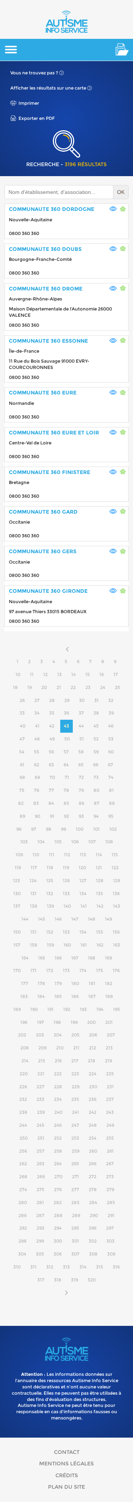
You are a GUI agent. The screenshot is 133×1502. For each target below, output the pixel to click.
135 (99, 893)
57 (66, 752)
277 (75, 1189)
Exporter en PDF (36, 118)
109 (19, 854)
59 (96, 752)
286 (22, 1215)
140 (67, 906)
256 (23, 1151)
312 (49, 1267)
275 (40, 1189)
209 (42, 1048)
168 (91, 958)
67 (110, 764)
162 (99, 945)
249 (110, 1125)
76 (36, 790)
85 (66, 803)
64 (66, 764)
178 (41, 983)
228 (58, 1086)
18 (15, 687)
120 (82, 867)
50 (67, 739)
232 (23, 1099)
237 (110, 1099)
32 (110, 700)
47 (22, 739)
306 (58, 1254)
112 (67, 854)
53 (110, 739)
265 (75, 1163)
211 (76, 1048)
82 (21, 803)
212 (92, 1048)
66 (95, 764)
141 (84, 906)
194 (99, 1009)
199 (74, 1022)
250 (24, 1138)
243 (110, 1112)
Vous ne (34, 72)
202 (22, 1035)
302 (93, 1241)
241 (75, 1112)
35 (51, 713)
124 (33, 880)
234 (58, 1099)
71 (67, 777)
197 (40, 1022)
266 (92, 1163)
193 (83, 1009)
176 (116, 970)
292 (23, 1228)
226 (23, 1086)
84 (51, 803)
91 (52, 816)
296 (92, 1228)
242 (92, 1112)
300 (58, 1241)
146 (58, 919)
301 (75, 1241)
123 (16, 880)
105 (58, 841)
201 (109, 1022)
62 (36, 764)
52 (96, 739)
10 (18, 674)
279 (110, 1189)
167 (74, 958)
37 (81, 713)
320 (92, 1280)
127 (82, 880)
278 (93, 1189)
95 (110, 816)
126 (66, 880)
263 (40, 1163)
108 (109, 841)
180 (75, 983)
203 (40, 1035)
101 (96, 829)
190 (34, 1009)
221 (40, 1073)
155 (99, 932)
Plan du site (66, 1486)
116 (18, 867)
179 (58, 983)
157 (16, 945)
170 (17, 970)
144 (24, 919)
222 (58, 1073)
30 (82, 700)
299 (40, 1241)
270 (58, 1176)
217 (74, 1061)
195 (116, 1009)
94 (96, 816)
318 (57, 1280)
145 (41, 919)
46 (110, 726)
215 (41, 1061)
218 (91, 1061)
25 (117, 687)
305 (40, 1254)
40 (22, 726)
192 (66, 1009)
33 (22, 713)
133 (66, 893)
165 (41, 958)
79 (81, 790)
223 (75, 1073)
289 (76, 1215)
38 (96, 713)
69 (37, 777)
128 (99, 880)
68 (22, 777)
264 (58, 1163)
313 (66, 1267)
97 (33, 829)
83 (36, 803)
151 (33, 932)
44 (81, 726)
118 (50, 867)
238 (23, 1112)
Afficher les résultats (48, 88)
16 (101, 674)
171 (33, 970)
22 (73, 687)
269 (41, 1176)
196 (23, 1022)
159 (50, 945)
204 (58, 1035)
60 (111, 752)
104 (41, 841)
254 (92, 1138)
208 (24, 1048)
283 (75, 1202)
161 (84, 945)
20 (44, 687)
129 (116, 880)
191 (50, 1009)
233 (40, 1099)
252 (58, 1138)
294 (58, 1228)
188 (109, 996)
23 (88, 687)
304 (22, 1254)
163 (116, 945)
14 (73, 674)
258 (58, 1151)
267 (110, 1163)
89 (22, 816)
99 (63, 829)
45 (96, 726)
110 (36, 854)
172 (49, 970)
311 (33, 1267)
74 (110, 777)
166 (58, 958)
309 (111, 1254)
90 (37, 816)
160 (67, 945)
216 (58, 1061)
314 (82, 1267)
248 (93, 1125)
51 (81, 739)
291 (111, 1215)
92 (66, 816)
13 (59, 674)
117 (34, 867)
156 (116, 932)
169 (108, 958)
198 (57, 1022)
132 (49, 893)
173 (66, 970)
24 (102, 687)
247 (75, 1125)
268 (23, 1176)
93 (81, 816)
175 (99, 970)
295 (75, 1228)
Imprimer (28, 103)
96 (18, 829)
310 (17, 1267)
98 (48, 829)
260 (93, 1151)
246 (58, 1125)
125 (49, 880)
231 (110, 1086)
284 (93, 1202)
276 (58, 1189)
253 (75, 1138)
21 (59, 687)
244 (23, 1125)
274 (23, 1189)
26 (22, 700)
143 (116, 906)
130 (17, 893)
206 (93, 1035)
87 (96, 803)
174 (82, 970)
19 (29, 687)
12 (45, 674)
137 (16, 906)
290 (94, 1215)
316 (116, 1267)
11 (32, 674)
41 (37, 726)
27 (37, 700)
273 (110, 1176)
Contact (66, 1452)
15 (87, 674)
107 (92, 841)
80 (96, 790)
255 (110, 1138)
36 (66, 713)
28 (52, 700)
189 (17, 1009)
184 (41, 996)
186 (75, 996)
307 (75, 1254)
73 (96, 777)
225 (110, 1073)
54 (21, 752)
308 (93, 1254)
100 (79, 829)
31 (96, 700)
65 (80, 764)
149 (108, 919)
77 (51, 790)
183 (24, 996)
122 (115, 867)
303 (110, 1241)
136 (116, 893)
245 (40, 1125)
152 (49, 932)
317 (40, 1280)
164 (24, 958)
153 (66, 932)
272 (92, 1176)
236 (92, 1099)
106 (75, 841)
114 (99, 854)
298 (22, 1241)
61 (22, 764)
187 (92, 996)
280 (22, 1202)
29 (66, 700)
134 (82, 893)
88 (112, 803)
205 (75, 1035)
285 (111, 1202)
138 (33, 906)
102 (113, 829)
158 (33, 945)
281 (40, 1202)
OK (121, 192)
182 (108, 983)
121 (99, 867)
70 (52, 777)
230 (93, 1086)
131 (33, 893)
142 (99, 906)
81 (111, 790)
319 (74, 1280)
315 (99, 1267)
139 (50, 906)
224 (92, 1073)
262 (23, 1163)
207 (111, 1035)
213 (109, 1048)
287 (40, 1215)
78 (66, 790)
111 (51, 854)
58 (81, 752)
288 (58, 1215)
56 (51, 752)
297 (110, 1228)
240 (58, 1112)
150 (17, 932)
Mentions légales (66, 1463)
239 (41, 1112)
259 (75, 1151)
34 (37, 713)
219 (108, 1061)
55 (36, 752)
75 (21, 790)
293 (40, 1228)
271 (75, 1176)
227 (40, 1086)
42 (51, 726)
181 (92, 983)
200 (91, 1022)
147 (74, 919)
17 (115, 674)
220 (24, 1073)
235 (75, 1099)
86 (81, 803)
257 (40, 1151)
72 (81, 777)
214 (24, 1061)
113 (83, 854)
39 (111, 713)
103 (24, 841)
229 (75, 1086)
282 (58, 1202)
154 (82, 932)
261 (110, 1151)
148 (91, 919)
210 (60, 1048)
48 (37, 739)
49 (52, 739)
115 (115, 854)
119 (66, 867)
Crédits (66, 1475)
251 (40, 1138)
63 (51, 764)
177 (24, 983)
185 (58, 996)
